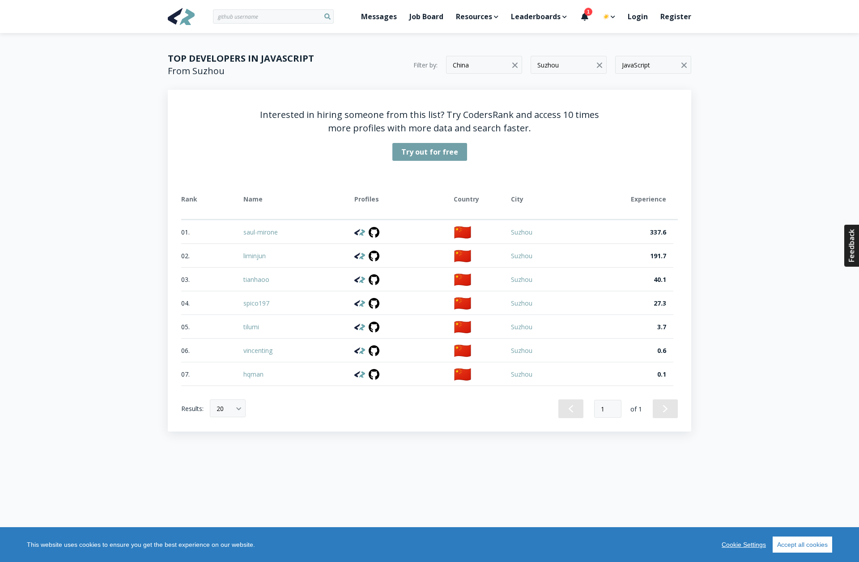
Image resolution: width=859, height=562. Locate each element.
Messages (379, 16)
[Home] (190, 16)
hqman (253, 374)
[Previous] (570, 408)
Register (675, 16)
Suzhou (521, 232)
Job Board (426, 16)
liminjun (254, 256)
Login (638, 16)
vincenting (257, 350)
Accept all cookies (802, 544)
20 (220, 408)
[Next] (665, 408)
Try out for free (429, 152)
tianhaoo (256, 279)
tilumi (251, 327)
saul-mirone (260, 232)
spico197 (256, 303)
